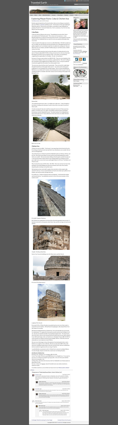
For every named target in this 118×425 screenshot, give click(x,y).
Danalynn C (37, 374)
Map (40, 15)
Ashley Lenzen (36, 20)
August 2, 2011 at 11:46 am (64, 410)
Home (31, 15)
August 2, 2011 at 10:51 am (65, 405)
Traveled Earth (39, 2)
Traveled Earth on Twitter (71, 0)
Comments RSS (86, 0)
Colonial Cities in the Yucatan (64, 420)
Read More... (75, 41)
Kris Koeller (37, 388)
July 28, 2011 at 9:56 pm (66, 381)
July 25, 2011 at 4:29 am (66, 374)
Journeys (53, 15)
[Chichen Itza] (51, 197)
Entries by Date (76, 85)
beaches (42, 24)
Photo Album (60, 15)
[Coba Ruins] (51, 87)
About (36, 15)
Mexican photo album (64, 367)
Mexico (32, 370)
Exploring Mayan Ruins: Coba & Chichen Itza (50, 18)
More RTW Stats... (76, 53)
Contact (71, 15)
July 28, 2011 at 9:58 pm (66, 393)
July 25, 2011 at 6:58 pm (66, 388)
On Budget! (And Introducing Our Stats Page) (42, 420)
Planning (66, 15)
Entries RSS (80, 0)
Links (76, 15)
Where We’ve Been (46, 15)
